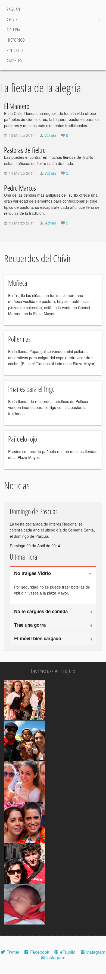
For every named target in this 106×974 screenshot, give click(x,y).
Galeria (13, 30)
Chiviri (13, 19)
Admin (50, 135)
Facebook (39, 952)
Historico (16, 40)
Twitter (13, 952)
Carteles (14, 61)
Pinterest (15, 50)
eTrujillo (68, 952)
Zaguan (13, 9)
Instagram (95, 952)
